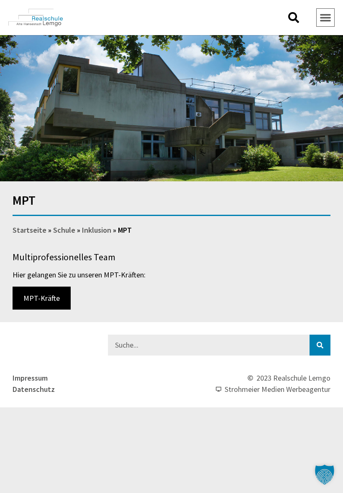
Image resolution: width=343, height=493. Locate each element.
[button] (293, 17)
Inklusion (96, 230)
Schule (64, 230)
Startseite (29, 230)
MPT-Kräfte (41, 298)
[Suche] (320, 345)
